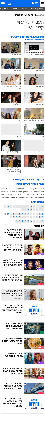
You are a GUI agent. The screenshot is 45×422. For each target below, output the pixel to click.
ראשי (41, 9)
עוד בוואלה (39, 226)
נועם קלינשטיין (19, 189)
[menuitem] (33, 9)
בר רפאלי (4, 192)
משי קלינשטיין (39, 192)
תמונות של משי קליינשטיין (26, 15)
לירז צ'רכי (25, 194)
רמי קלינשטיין (32, 189)
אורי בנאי (19, 192)
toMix (3, 194)
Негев (13, 197)
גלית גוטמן (40, 194)
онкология (5, 197)
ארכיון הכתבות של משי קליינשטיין (28, 180)
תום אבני (9, 194)
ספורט (15, 9)
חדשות (33, 9)
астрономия (39, 197)
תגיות (35, 3)
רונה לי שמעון (28, 192)
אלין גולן (12, 192)
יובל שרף (32, 194)
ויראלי (6, 9)
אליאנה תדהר (6, 189)
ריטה (42, 189)
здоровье (29, 197)
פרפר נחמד (17, 194)
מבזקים (24, 9)
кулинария (20, 197)
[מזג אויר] (10, 3)
